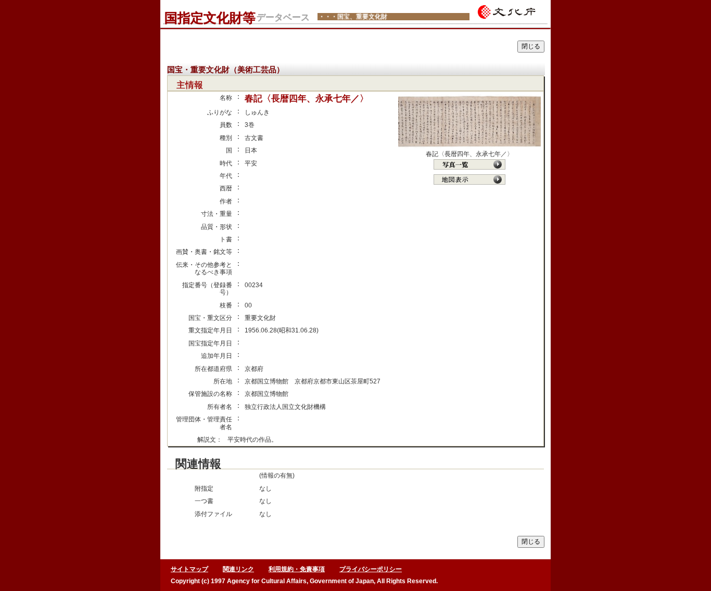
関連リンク (238, 569)
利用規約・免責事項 (297, 569)
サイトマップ (189, 569)
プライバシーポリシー (370, 569)
